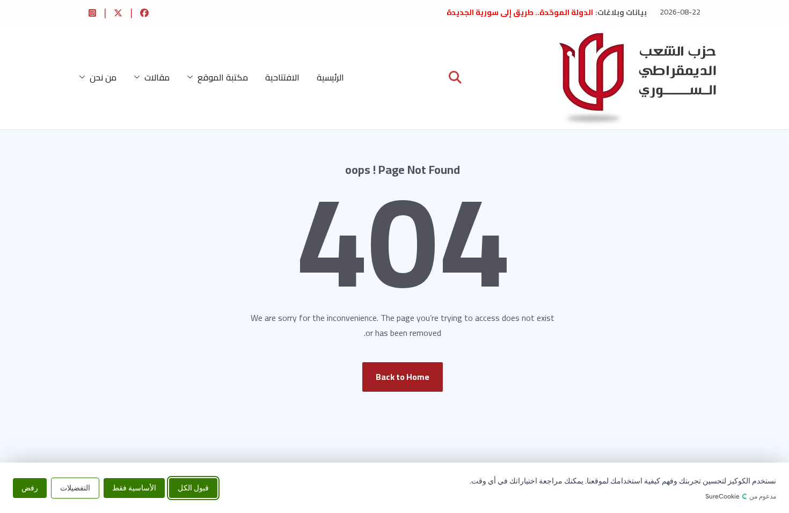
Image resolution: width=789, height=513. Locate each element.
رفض (29, 487)
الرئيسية (330, 77)
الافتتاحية (282, 77)
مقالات (157, 77)
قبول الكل (193, 487)
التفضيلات (75, 487)
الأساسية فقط (134, 487)
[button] (192, 77)
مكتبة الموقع (223, 77)
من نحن (103, 77)
